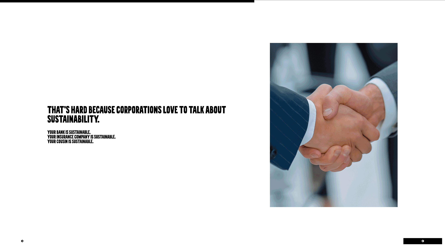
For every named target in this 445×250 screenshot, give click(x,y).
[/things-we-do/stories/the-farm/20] (22, 241)
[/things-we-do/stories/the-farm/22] (422, 241)
